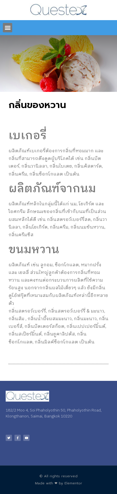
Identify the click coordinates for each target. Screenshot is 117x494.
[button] (7, 27)
